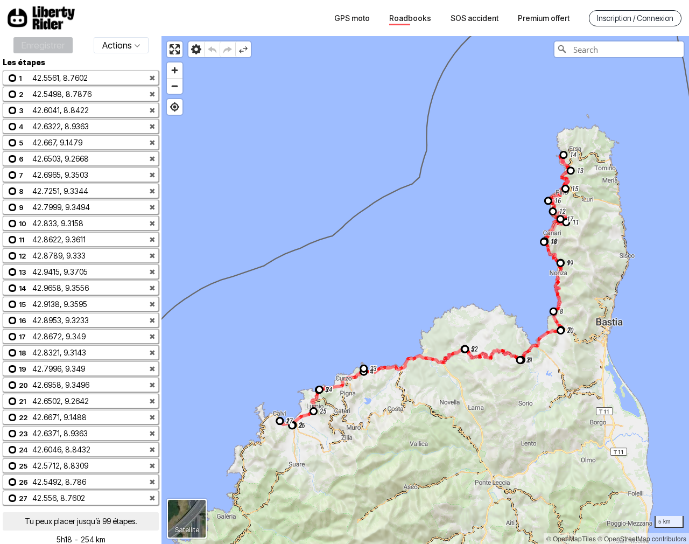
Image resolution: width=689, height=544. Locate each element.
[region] (425, 290)
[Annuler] (212, 49)
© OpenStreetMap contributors (641, 538)
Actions (117, 45)
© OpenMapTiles (571, 538)
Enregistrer (43, 45)
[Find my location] (174, 107)
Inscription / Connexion (635, 18)
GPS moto (352, 18)
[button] (81, 78)
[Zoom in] (174, 70)
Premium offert (544, 18)
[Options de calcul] (196, 49)
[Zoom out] (174, 86)
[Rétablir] (227, 49)
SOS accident (474, 18)
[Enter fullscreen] (174, 49)
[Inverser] (243, 49)
